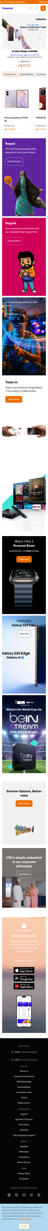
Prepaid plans (14, 241)
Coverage (24, 1130)
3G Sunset (24, 1179)
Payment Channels (24, 1119)
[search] (30, 8)
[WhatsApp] (39, 1195)
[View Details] (24, 416)
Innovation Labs (24, 1092)
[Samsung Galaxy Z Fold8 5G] (16, 108)
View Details (13, 314)
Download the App (24, 961)
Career (24, 1097)
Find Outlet (24, 1124)
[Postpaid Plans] (24, 177)
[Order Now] (24, 575)
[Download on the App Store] (24, 970)
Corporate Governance (24, 1076)
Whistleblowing (24, 1082)
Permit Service (24, 1162)
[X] (24, 1195)
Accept (24, 1226)
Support (24, 1114)
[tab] (10, 74)
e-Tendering (24, 1157)
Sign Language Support (24, 1135)
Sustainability (24, 1087)
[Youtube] (31, 1195)
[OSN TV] (24, 495)
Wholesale (24, 1152)
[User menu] (36, 8)
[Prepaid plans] (24, 257)
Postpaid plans (14, 161)
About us (24, 1071)
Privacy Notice (25, 1219)
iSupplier (24, 1146)
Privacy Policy (24, 1173)
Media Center (24, 1103)
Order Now (24, 559)
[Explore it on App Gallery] (24, 986)
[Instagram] (16, 1195)
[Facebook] (9, 1195)
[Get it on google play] (24, 978)
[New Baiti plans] (24, 336)
